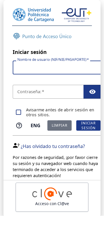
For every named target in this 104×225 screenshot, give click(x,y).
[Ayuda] (19, 125)
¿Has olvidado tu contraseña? (53, 146)
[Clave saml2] (52, 197)
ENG (35, 125)
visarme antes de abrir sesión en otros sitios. (60, 112)
